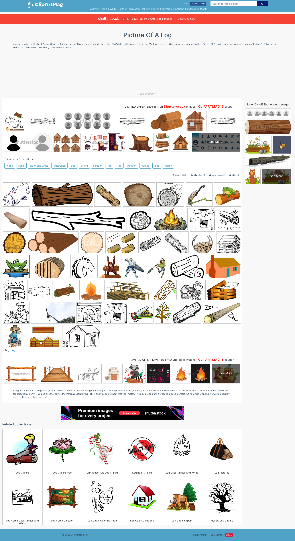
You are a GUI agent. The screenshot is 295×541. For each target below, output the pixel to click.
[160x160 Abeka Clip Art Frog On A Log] (227, 196)
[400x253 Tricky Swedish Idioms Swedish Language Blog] (222, 314)
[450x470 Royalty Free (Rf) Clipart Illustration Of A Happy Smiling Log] (115, 314)
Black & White (108, 8)
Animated (134, 8)
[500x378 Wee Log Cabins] (45, 337)
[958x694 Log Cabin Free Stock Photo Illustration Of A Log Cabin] (223, 268)
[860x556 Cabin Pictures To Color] (81, 337)
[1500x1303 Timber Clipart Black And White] (187, 314)
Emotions (178, 8)
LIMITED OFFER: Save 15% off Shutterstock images (162, 359)
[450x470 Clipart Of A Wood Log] (92, 244)
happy (168, 165)
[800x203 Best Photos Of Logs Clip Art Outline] (78, 220)
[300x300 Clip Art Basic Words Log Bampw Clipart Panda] (229, 220)
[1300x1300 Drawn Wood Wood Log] (176, 244)
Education (166, 8)
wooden (131, 165)
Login (186, 3)
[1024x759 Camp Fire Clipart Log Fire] (170, 220)
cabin (21, 165)
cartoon (97, 165)
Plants (203, 8)
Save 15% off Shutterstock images (268, 104)
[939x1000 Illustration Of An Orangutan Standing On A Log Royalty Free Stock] (110, 268)
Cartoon (122, 8)
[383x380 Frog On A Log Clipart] (16, 268)
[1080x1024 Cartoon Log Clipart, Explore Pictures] (202, 220)
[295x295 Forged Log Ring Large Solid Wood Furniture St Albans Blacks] (202, 244)
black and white (39, 165)
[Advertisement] (147, 72)
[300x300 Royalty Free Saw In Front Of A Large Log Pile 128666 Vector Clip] (141, 314)
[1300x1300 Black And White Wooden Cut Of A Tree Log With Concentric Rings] (140, 220)
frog (119, 165)
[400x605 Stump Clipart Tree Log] (163, 314)
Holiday (145, 8)
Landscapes (192, 8)
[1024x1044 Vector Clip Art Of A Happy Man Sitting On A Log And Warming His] (15, 337)
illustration (59, 165)
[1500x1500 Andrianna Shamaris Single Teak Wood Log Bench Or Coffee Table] (15, 220)
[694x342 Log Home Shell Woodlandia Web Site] (128, 291)
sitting (84, 165)
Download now (186, 18)
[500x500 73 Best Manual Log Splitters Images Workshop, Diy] (199, 196)
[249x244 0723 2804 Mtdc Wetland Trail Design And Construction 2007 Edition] (170, 196)
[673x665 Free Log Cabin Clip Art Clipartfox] (228, 244)
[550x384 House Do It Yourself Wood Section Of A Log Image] (50, 268)
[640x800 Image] (134, 268)
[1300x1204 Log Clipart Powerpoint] (65, 291)
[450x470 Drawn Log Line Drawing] (150, 244)
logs (156, 165)
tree (73, 165)
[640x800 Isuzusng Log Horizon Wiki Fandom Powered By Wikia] (156, 268)
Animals (94, 8)
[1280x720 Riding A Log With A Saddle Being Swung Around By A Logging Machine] (53, 314)
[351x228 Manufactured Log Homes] (223, 291)
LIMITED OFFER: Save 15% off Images (160, 106)
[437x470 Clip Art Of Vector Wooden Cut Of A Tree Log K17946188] (14, 244)
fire (109, 165)
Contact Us (216, 534)
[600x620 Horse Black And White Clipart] (83, 268)
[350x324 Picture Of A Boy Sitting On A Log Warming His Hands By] (16, 314)
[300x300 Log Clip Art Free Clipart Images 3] (39, 291)
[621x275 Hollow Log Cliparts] (62, 196)
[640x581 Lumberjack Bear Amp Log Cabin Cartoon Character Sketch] (191, 291)
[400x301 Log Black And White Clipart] (186, 268)
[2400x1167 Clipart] (53, 244)
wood (9, 165)
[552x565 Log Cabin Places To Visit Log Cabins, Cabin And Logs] (14, 291)
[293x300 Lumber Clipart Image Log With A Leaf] (165, 291)
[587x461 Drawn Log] (121, 244)
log (13, 350)
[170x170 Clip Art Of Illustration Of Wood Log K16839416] (107, 196)
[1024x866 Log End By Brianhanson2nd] (139, 196)
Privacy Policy (200, 534)
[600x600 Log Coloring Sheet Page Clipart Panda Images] (16, 196)
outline (145, 165)
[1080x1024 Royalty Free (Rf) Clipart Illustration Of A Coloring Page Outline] (89, 314)
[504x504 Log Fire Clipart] (91, 291)
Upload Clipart (198, 3)
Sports (155, 8)
